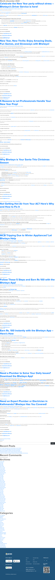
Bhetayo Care (35, 561)
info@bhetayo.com (6, 37)
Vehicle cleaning (3, 546)
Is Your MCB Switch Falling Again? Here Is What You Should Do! (10, 449)
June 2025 (1, 476)
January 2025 (2, 482)
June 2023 (1, 506)
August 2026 (2, 461)
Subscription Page (35, 557)
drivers (22, 23)
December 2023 (2, 498)
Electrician (8, 201)
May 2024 (1, 492)
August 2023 (2, 503)
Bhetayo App (28, 21)
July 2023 (1, 504)
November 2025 (2, 470)
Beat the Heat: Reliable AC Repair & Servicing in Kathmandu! (10, 450)
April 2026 (1, 465)
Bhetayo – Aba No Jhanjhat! (5, 142)
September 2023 (3, 502)
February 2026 (2, 467)
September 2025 (3, 472)
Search (1, 441)
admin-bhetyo (20, 8)
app (4, 180)
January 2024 (2, 497)
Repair (4, 233)
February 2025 (2, 481)
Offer (8, 38)
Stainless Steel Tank (3, 543)
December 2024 (3, 483)
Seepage (1, 542)
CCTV (1, 521)
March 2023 (2, 508)
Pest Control (15, 201)
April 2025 (1, 478)
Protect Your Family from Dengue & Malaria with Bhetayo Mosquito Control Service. (14, 453)
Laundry (1, 531)
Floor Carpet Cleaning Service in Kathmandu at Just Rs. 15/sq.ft (10, 448)
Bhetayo (25, 22)
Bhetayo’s (16, 257)
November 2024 (2, 485)
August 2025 (2, 474)
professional (34, 15)
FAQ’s (34, 559)
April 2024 (1, 493)
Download (22, 139)
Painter (1, 536)
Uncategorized (5, 98)
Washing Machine (3, 547)
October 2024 (2, 486)
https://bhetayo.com (7, 33)
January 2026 (2, 469)
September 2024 (3, 487)
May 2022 (1, 509)
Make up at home (3, 532)
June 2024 (1, 491)
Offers (20, 2)
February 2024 (2, 496)
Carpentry (2, 520)
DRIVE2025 (12, 21)
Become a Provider (34, 2)
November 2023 (2, 499)
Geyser (1, 526)
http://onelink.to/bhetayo (6, 35)
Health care (2, 527)
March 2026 (2, 466)
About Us (14, 2)
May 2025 (1, 477)
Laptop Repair (2, 530)
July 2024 (1, 490)
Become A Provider (29, 563)
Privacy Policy (28, 561)
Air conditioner (2, 515)
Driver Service (23, 13)
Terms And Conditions (36, 563)
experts (12, 113)
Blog (48, 2)
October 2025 (2, 471)
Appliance (1, 516)
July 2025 (1, 475)
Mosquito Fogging (3, 533)
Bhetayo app (28, 139)
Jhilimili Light (2, 528)
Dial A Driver (5, 38)
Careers (26, 2)
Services (43, 2)
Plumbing (18, 201)
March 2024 (2, 494)
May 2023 (1, 507)
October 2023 (2, 501)
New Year (10, 139)
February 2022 (2, 511)
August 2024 (2, 488)
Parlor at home (2, 537)
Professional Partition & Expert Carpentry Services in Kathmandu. (11, 451)
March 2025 (2, 480)
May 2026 (1, 464)
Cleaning (4, 201)
